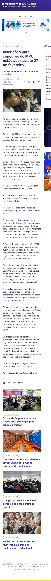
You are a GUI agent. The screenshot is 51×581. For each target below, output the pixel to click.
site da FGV (27, 366)
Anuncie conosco (34, 569)
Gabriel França (38, 566)
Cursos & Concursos (11, 46)
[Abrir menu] (47, 5)
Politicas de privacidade (19, 569)
